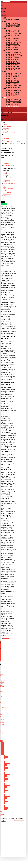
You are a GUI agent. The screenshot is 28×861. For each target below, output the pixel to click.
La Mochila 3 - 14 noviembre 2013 (13, 103)
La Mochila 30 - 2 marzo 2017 (13, 49)
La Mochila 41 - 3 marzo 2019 (12, 23)
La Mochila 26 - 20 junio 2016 (13, 78)
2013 (4, 97)
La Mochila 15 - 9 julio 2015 (12, 61)
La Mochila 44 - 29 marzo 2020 (13, 20)
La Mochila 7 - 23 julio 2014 (12, 94)
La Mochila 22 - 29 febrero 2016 (13, 85)
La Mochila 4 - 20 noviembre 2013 (13, 101)
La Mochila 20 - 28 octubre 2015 (13, 52)
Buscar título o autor (8, 112)
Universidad (7, 194)
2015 (4, 51)
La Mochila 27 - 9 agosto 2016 (13, 77)
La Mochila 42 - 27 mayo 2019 (13, 25)
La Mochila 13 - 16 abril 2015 (12, 64)
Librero (2, 109)
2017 (4, 37)
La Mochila (3, 15)
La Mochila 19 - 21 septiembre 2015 (14, 54)
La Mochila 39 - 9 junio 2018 (12, 32)
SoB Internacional (5, 116)
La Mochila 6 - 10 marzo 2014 (13, 96)
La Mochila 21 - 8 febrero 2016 (13, 87)
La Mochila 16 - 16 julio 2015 (12, 59)
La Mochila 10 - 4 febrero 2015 (13, 70)
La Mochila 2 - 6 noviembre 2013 (13, 104)
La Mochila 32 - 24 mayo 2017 (13, 45)
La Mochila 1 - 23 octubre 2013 (13, 106)
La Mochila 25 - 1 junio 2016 (12, 80)
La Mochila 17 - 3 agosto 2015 (13, 58)
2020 (4, 18)
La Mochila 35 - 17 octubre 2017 (13, 40)
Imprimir (6, 164)
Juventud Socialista (9, 180)
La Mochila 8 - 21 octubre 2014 (13, 92)
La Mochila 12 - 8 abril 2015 (12, 66)
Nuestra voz (3, 8)
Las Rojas (3, 11)
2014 (4, 89)
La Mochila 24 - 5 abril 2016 (12, 82)
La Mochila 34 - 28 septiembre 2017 (14, 42)
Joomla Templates (19, 820)
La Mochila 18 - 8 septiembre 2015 (14, 56)
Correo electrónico (8, 165)
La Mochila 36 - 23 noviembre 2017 (14, 39)
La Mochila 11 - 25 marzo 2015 (13, 68)
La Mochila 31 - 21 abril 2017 (12, 47)
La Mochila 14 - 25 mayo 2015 (13, 63)
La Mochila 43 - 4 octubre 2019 (13, 26)
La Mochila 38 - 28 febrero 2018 (13, 33)
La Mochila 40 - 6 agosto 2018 (13, 30)
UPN (4, 187)
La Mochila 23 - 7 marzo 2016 (12, 83)
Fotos (2, 119)
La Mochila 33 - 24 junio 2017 (12, 44)
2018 (4, 28)
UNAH (5, 195)
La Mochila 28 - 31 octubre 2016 (13, 75)
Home (2, 5)
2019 (4, 21)
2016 (4, 71)
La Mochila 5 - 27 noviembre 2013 (13, 99)
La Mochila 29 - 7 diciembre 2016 (13, 73)
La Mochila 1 (7, 172)
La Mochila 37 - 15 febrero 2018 (13, 35)
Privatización (7, 192)
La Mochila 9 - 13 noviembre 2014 (13, 90)
